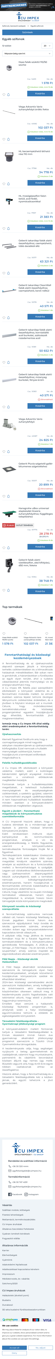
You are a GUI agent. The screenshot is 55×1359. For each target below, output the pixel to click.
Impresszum (8, 1274)
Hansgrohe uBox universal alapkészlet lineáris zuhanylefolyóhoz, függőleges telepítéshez (36, 512)
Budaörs (6, 1300)
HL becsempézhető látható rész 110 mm (34, 152)
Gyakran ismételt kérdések (16, 1233)
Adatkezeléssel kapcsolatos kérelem (20, 1269)
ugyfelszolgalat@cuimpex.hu (24, 1170)
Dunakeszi (7, 1305)
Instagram (31, 1194)
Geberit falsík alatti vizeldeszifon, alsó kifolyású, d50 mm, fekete (34, 563)
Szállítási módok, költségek (16, 1210)
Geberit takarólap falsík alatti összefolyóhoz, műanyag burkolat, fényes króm (35, 377)
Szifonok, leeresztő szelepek (14, 26)
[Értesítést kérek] (8, 94)
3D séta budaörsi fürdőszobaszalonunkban (23, 1309)
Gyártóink (7, 1260)
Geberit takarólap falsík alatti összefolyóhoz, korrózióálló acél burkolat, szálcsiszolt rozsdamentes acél (35, 333)
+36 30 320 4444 (18, 1166)
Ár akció (10, 525)
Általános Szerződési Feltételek (18, 1229)
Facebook (15, 1194)
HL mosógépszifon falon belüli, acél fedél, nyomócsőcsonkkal (32, 199)
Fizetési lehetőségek (12, 1215)
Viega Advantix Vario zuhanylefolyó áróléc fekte (34, 108)
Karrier (5, 1250)
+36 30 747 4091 (18, 1182)
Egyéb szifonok (37, 26)
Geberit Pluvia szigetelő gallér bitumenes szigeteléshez (36, 465)
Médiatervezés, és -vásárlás (15, 1279)
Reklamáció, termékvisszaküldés (18, 1219)
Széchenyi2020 (9, 1283)
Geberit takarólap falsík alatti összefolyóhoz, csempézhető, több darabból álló (35, 243)
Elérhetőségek (9, 1255)
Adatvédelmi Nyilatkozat (14, 1264)
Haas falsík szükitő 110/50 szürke (33, 63)
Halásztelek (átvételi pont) (15, 1295)
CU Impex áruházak (12, 1224)
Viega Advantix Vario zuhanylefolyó (30, 420)
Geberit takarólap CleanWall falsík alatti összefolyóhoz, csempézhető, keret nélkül (35, 288)
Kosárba (40, 93)
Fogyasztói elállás (11, 1238)
